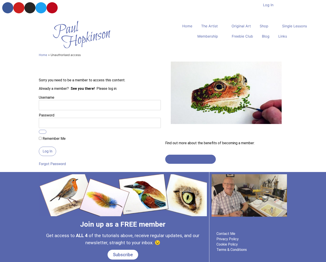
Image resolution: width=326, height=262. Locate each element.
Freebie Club (242, 36)
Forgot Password (52, 164)
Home (187, 26)
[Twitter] (41, 7)
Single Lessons (294, 26)
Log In (268, 5)
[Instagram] (29, 7)
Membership (207, 36)
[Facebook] (7, 7)
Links (282, 36)
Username (46, 97)
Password (46, 115)
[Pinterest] (52, 7)
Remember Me (54, 138)
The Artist (209, 26)
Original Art (241, 26)
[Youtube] (18, 7)
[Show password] (42, 132)
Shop (264, 26)
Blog (265, 36)
